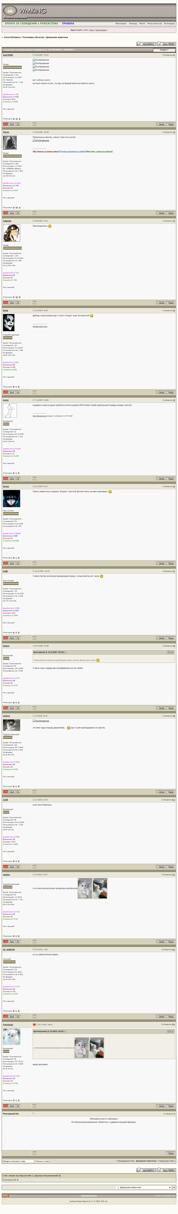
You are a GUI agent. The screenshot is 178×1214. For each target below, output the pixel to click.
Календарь (169, 23)
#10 (173, 800)
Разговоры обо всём (33, 37)
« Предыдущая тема (125, 1161)
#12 (173, 949)
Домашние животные (57, 37)
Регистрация (101, 30)
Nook (5, 310)
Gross (6, 486)
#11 (173, 875)
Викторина (121, 23)
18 (17, 297)
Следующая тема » (166, 1161)
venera (6, 716)
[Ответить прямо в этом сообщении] (170, 124)
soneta (6, 874)
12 (17, 119)
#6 (174, 486)
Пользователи (155, 23)
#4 (174, 310)
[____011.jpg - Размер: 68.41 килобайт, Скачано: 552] (100, 888)
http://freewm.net (39, 416)
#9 (174, 716)
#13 (173, 1024)
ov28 (5, 800)
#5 (174, 400)
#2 (174, 132)
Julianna (7, 221)
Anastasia (8, 1024)
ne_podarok (9, 949)
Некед (6, 646)
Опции (163, 50)
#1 (174, 55)
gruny (6, 400)
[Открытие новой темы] (166, 43)
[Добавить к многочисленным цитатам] (161, 124)
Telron (6, 132)
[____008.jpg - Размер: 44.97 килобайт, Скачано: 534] (85, 888)
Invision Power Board (79, 1201)
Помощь (133, 23)
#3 (174, 221)
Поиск (142, 23)
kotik (5, 571)
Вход (92, 30)
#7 (174, 571)
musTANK (8, 55)
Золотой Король (12, 37)
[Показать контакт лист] (11, 124)
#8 (174, 646)
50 (17, 207)
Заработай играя (40, 326)
